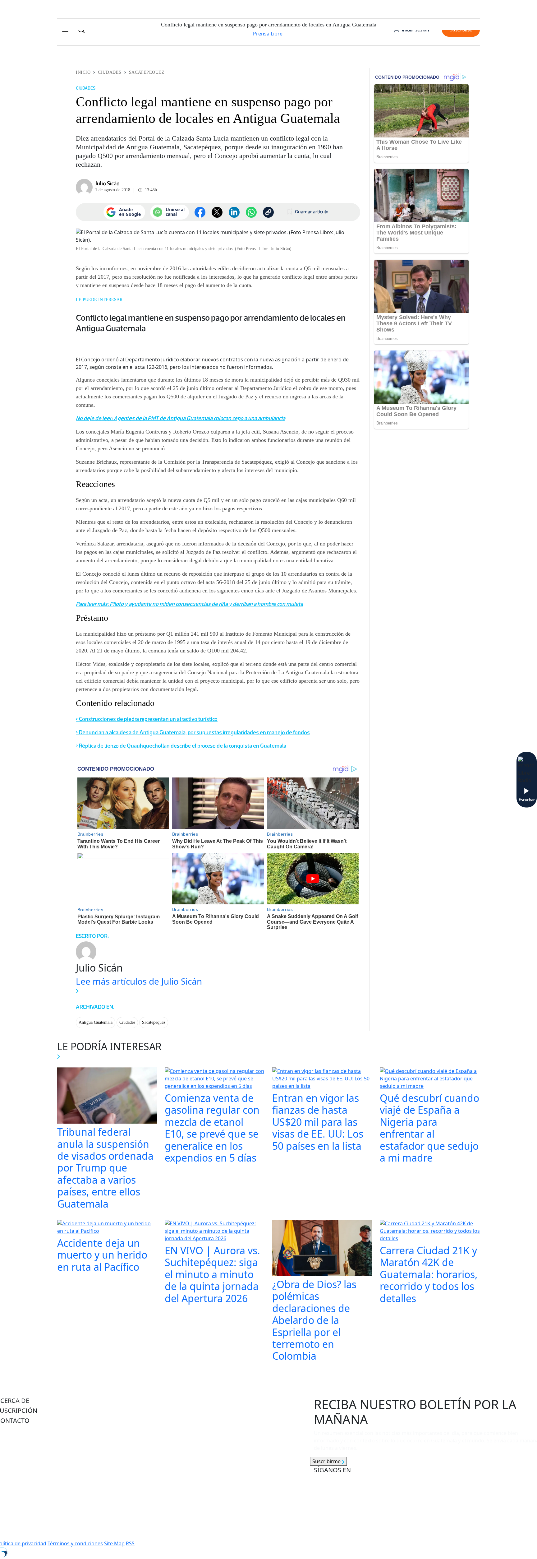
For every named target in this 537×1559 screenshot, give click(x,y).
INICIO (83, 72)
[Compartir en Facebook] (200, 212)
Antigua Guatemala (95, 1022)
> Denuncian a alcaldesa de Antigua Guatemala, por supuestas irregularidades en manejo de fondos (193, 732)
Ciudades (109, 72)
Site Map (114, 1543)
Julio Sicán (107, 183)
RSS (130, 1543)
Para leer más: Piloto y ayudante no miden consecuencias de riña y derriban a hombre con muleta (189, 604)
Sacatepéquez (147, 72)
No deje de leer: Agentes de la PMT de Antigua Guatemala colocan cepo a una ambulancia (180, 418)
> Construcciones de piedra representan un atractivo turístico (147, 719)
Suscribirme (327, 1461)
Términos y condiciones (75, 1543)
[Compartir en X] (217, 212)
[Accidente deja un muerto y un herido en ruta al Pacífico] (107, 1227)
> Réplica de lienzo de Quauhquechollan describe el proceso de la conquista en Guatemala (181, 745)
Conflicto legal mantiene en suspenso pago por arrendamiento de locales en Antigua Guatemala (211, 322)
